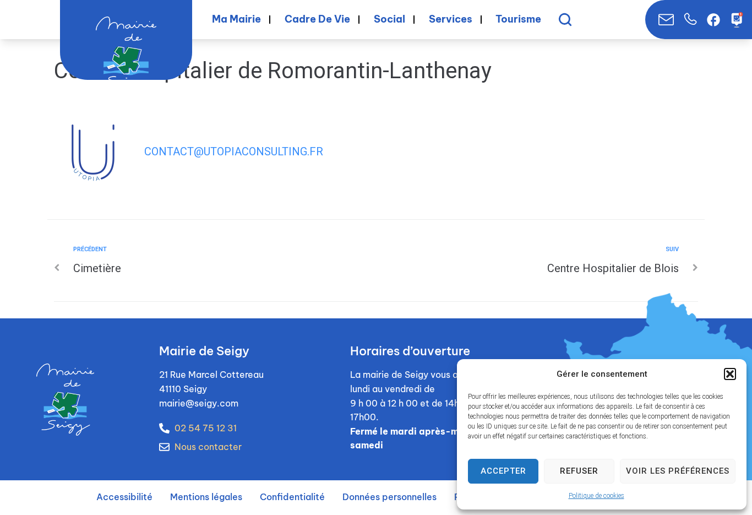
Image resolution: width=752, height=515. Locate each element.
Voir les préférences (677, 471)
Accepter (503, 471)
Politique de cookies (596, 496)
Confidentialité (292, 496)
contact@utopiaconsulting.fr (233, 151)
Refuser (579, 471)
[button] (729, 374)
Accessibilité (124, 496)
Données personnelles (389, 496)
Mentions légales (206, 496)
